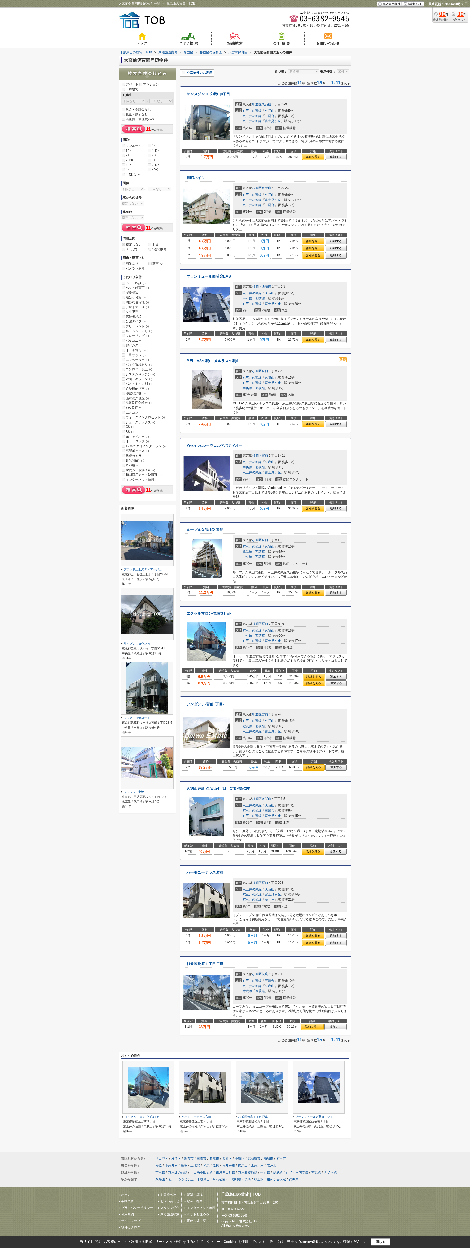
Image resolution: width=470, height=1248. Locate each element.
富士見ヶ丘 (273, 121)
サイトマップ (130, 1221)
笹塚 (184, 1165)
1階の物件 (135, 460)
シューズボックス (140, 422)
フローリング (137, 336)
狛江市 (214, 1158)
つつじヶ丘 (186, 1179)
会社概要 (127, 1201)
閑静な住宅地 (137, 302)
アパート (132, 84)
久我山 (266, 104)
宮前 (265, 371)
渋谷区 (227, 1158)
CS (130, 427)
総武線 (247, 551)
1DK (129, 151)
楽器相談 (134, 292)
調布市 (189, 1158)
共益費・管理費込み (140, 119)
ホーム (126, 1195)
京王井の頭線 (252, 111)
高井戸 (269, 899)
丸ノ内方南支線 (297, 1172)
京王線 (160, 1172)
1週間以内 (159, 249)
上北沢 (195, 1165)
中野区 (240, 1158)
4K (127, 170)
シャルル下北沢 (134, 792)
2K (127, 155)
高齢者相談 (136, 316)
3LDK (156, 165)
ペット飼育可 (137, 288)
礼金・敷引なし (137, 114)
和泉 (206, 1165)
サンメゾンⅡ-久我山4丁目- (209, 94)
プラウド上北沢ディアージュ (143, 569)
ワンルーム (133, 146)
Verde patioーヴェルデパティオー (215, 445)
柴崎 (248, 1179)
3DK (129, 165)
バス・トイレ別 (139, 384)
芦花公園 (219, 1179)
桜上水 (259, 1179)
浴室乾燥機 (136, 393)
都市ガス (134, 345)
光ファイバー (137, 436)
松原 (158, 1165)
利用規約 (127, 1214)
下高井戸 (171, 1165)
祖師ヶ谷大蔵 (276, 1179)
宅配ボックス (137, 451)
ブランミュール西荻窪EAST (210, 276)
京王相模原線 (247, 1172)
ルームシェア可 (139, 331)
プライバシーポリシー (137, 1208)
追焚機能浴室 (137, 388)
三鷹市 (201, 1158)
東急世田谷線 (225, 1172)
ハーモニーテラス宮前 (205, 872)
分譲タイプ (136, 321)
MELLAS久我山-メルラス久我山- (214, 361)
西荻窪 (260, 298)
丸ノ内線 (330, 1172)
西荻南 (266, 286)
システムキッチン (140, 374)
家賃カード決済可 (140, 470)
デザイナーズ (137, 307)
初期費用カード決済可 (144, 475)
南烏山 (243, 1165)
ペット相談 (136, 283)
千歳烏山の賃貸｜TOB (241, 1194)
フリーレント (137, 326)
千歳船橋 (235, 1179)
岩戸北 (271, 1165)
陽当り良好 (136, 297)
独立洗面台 (136, 408)
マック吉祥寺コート (137, 717)
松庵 (265, 974)
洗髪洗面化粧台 (139, 403)
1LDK (156, 151)
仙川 (171, 1179)
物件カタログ (130, 1227)
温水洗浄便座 (137, 398)
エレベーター (137, 360)
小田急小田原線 (201, 1172)
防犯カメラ (136, 456)
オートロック (137, 441)
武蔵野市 (254, 1158)
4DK (155, 170)
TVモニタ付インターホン (146, 446)
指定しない (134, 244)
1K (154, 146)
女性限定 (134, 312)
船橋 (216, 1165)
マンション (151, 84)
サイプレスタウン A (137, 643)
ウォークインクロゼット (145, 417)
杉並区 (257, 104)
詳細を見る (313, 157)
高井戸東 (228, 1165)
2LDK (129, 160)
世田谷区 (161, 1158)
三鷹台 (269, 116)
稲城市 (268, 1158)
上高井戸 (257, 1165)
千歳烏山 (203, 1179)
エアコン (134, 412)
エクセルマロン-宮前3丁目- (209, 613)
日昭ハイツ (196, 178)
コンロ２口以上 (139, 369)
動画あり (158, 264)
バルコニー (136, 340)
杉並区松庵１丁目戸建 (205, 964)
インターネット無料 (142, 480)
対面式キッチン (139, 379)
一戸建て (132, 89)
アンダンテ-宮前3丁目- (205, 704)
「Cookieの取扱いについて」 (316, 1242)
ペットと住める (198, 1214)
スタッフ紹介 (169, 1208)
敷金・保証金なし (138, 109)
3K (154, 160)
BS (130, 432)
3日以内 (131, 249)
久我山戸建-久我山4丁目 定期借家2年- (219, 788)
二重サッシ (136, 355)
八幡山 (160, 1179)
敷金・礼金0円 (197, 1201)
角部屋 (132, 465)
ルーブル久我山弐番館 (205, 530)
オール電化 (136, 350)
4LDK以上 (133, 175)
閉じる (380, 1242)
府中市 (281, 1158)
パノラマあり (135, 268)
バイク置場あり (139, 364)
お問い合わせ (169, 1201)
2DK (155, 155)
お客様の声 (168, 1195)
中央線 (247, 298)
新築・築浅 (195, 1195)
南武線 (316, 1172)
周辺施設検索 (169, 1214)
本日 (155, 244)
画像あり (132, 264)
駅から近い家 (196, 1221)
